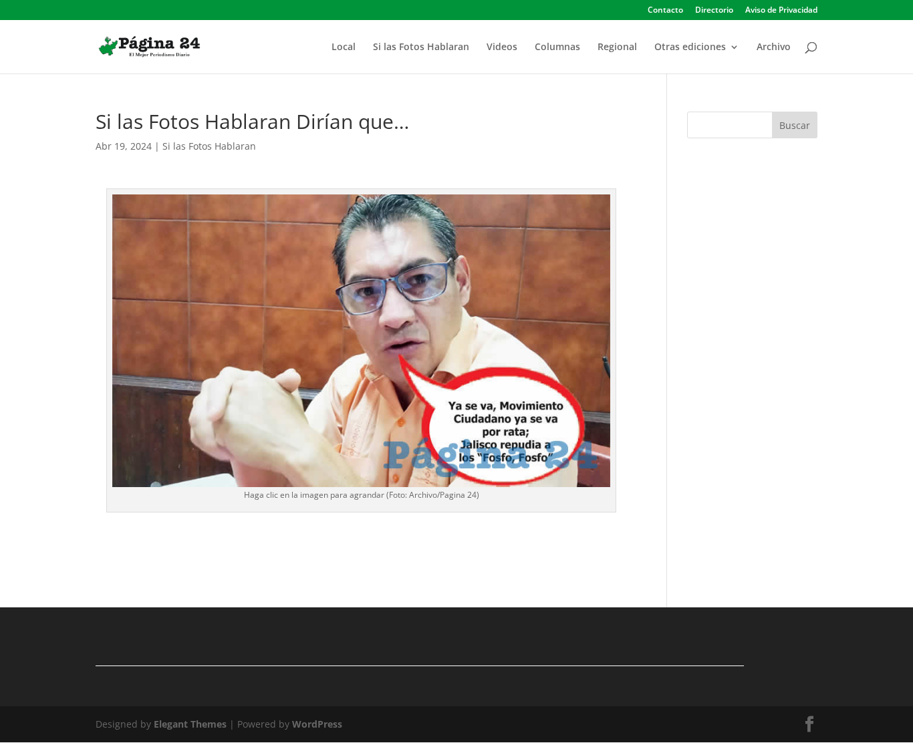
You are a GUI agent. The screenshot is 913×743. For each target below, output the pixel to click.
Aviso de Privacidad (781, 10)
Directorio (714, 10)
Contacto (665, 10)
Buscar (794, 125)
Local (344, 47)
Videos (502, 47)
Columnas (557, 47)
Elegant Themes (190, 724)
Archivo (774, 47)
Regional (617, 47)
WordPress (317, 724)
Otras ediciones (690, 47)
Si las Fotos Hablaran (421, 47)
